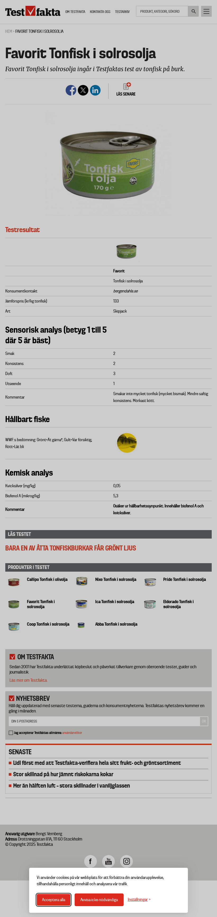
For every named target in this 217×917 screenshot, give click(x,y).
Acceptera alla (53, 899)
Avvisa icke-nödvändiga (99, 899)
